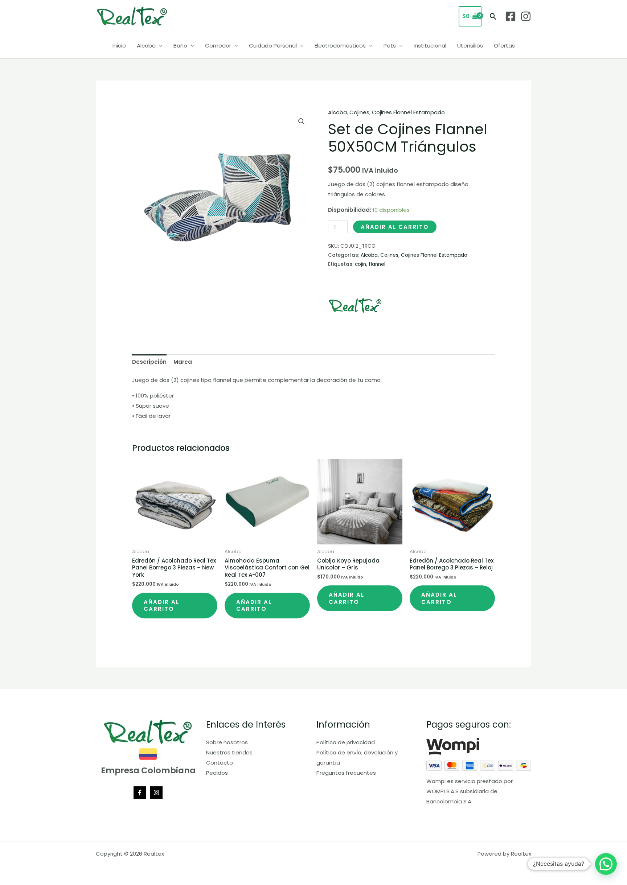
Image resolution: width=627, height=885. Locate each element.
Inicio (119, 45)
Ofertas (504, 45)
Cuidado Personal (273, 45)
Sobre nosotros (227, 742)
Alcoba (146, 45)
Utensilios (470, 45)
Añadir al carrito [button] (161, 605)
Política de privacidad (345, 742)
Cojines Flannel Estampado (408, 112)
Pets (390, 45)
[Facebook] (510, 16)
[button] (493, 16)
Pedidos (217, 773)
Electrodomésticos (340, 45)
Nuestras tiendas (229, 752)
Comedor (218, 45)
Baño (180, 45)
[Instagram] (525, 16)
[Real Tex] (355, 305)
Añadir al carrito (395, 227)
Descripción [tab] (149, 362)
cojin (360, 264)
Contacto (219, 762)
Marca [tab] (182, 362)
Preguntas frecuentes (346, 773)
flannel (377, 264)
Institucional (430, 45)
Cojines (359, 112)
